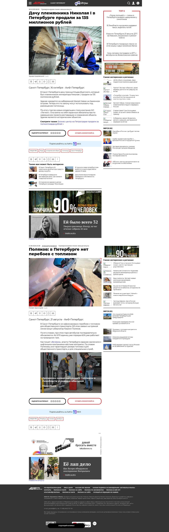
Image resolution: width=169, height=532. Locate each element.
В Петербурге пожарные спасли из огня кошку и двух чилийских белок (121, 45)
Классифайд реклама (52, 492)
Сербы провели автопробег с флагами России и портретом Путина (126, 139)
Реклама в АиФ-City (113, 490)
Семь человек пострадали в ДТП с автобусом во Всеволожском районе (121, 54)
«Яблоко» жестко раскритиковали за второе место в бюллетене (126, 162)
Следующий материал (66, 525)
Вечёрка (56, 342)
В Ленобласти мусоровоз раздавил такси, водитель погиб (122, 26)
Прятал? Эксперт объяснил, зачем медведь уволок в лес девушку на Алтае (125, 89)
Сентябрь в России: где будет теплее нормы (126, 132)
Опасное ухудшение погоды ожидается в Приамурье (123, 337)
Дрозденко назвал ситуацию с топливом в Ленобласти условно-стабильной (68, 379)
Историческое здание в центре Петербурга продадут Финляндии (51, 183)
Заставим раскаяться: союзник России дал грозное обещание (124, 147)
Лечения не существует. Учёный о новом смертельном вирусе (125, 294)
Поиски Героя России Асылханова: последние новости (125, 155)
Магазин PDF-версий (82, 487)
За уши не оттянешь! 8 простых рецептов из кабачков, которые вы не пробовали (126, 287)
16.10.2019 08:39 (34, 9)
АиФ (47, 76)
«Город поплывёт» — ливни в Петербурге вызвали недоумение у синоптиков (122, 17)
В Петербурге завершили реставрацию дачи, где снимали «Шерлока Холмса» (50, 176)
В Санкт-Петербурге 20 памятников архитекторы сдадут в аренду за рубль (51, 169)
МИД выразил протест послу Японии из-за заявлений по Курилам (126, 345)
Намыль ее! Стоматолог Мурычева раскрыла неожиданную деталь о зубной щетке (125, 272)
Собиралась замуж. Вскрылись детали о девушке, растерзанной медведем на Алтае (125, 120)
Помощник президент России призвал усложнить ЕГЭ (123, 322)
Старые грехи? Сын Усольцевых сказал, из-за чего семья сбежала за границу (126, 112)
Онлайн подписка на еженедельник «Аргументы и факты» (114, 487)
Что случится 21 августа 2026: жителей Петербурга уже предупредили (123, 315)
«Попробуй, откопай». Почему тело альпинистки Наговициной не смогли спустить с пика (126, 97)
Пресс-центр (68, 487)
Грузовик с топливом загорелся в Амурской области (125, 330)
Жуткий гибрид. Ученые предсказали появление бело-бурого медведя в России (126, 104)
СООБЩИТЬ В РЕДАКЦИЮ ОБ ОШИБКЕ (105, 492)
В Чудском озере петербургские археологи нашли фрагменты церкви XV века (86, 169)
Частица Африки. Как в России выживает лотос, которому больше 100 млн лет (126, 303)
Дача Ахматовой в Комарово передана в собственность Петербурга (85, 176)
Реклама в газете (60, 490)
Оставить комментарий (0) (84, 133)
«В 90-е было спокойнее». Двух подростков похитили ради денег (125, 81)
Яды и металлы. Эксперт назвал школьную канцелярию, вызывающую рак (124, 280)
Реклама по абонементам (94, 490)
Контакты (47, 490)
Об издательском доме (52, 487)
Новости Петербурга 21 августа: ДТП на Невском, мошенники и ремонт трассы (121, 36)
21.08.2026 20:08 (34, 246)
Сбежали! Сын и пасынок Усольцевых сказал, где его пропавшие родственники (126, 265)
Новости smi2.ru (36, 239)
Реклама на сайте (75, 490)
